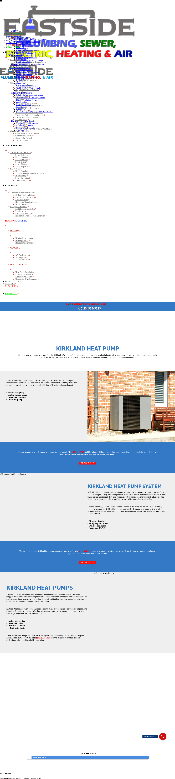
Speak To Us (87, 463)
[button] (162, 736)
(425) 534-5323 (91, 308)
